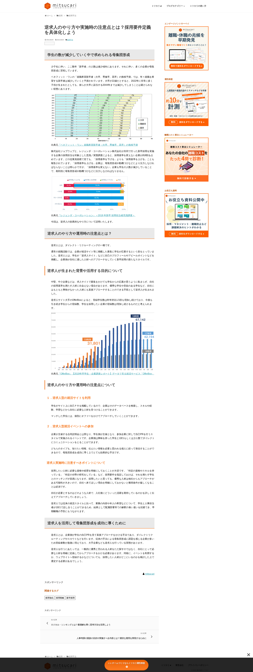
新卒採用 (70, 598)
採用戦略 (60, 598)
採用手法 (70, 40)
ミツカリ (156, 6)
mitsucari (149, 574)
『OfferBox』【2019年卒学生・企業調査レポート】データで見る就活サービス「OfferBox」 (106, 373)
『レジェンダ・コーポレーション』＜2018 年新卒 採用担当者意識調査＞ (96, 215)
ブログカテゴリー (174, 6)
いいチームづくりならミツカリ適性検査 (126, 663)
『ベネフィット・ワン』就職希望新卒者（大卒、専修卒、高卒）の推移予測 (98, 145)
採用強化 (49, 598)
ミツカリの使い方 (198, 6)
